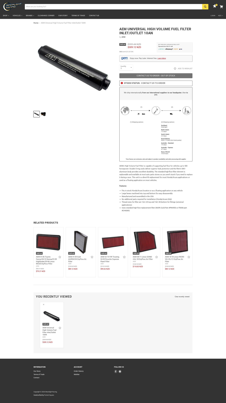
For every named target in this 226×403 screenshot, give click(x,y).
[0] (214, 7)
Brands (29, 15)
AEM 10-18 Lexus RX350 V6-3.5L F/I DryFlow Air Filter (174, 259)
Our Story (62, 15)
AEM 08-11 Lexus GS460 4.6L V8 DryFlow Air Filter (143, 258)
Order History (79, 371)
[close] (43, 304)
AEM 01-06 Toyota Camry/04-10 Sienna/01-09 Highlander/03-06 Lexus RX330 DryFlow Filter (46, 260)
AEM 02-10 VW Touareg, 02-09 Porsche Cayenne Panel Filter (110, 259)
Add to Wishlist (184, 68)
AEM (123, 37)
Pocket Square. (49, 395)
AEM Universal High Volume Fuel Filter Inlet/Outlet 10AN (49, 331)
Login (213, 15)
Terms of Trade (78, 15)
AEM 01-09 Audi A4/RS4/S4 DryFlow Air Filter (77, 259)
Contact (36, 378)
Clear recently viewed (182, 297)
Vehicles (17, 15)
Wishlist (76, 374)
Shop (5, 15)
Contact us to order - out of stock (156, 76)
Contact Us (94, 15)
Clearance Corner (46, 15)
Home (36, 23)
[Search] (205, 6)
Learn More (161, 58)
